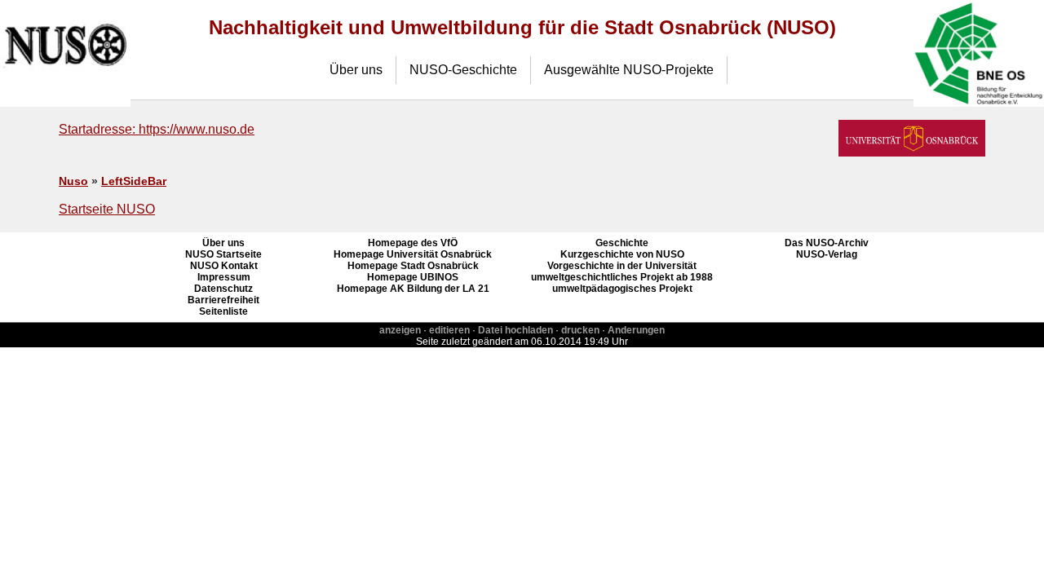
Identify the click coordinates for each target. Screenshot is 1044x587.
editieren (449, 330)
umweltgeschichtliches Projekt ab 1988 (622, 277)
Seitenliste (223, 311)
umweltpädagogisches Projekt (622, 288)
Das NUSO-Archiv (827, 243)
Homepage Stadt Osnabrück (413, 265)
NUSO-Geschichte (463, 70)
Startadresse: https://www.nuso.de (156, 129)
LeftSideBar (133, 181)
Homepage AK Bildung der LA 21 (413, 288)
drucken (580, 330)
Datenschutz (223, 288)
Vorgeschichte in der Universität (622, 265)
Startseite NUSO (107, 209)
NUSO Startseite (223, 254)
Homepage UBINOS (412, 277)
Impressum (223, 277)
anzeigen (400, 330)
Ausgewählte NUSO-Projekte (629, 70)
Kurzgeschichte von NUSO (622, 254)
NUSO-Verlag (826, 254)
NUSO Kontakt (224, 265)
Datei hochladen (515, 330)
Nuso (73, 181)
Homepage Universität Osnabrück (413, 254)
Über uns (356, 70)
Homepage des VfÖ (413, 243)
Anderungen (636, 330)
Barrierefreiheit (223, 300)
